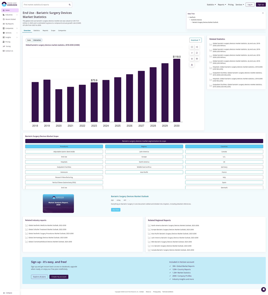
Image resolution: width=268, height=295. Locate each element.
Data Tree (191, 14)
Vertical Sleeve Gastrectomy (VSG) (64, 182)
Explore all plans (39, 277)
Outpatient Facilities (64, 167)
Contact (141, 291)
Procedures (64, 146)
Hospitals (64, 162)
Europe (144, 157)
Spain (224, 182)
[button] (192, 17)
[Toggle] (188, 17)
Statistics (210, 4)
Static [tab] (29, 40)
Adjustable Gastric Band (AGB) (64, 152)
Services (239, 4)
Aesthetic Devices (196, 20)
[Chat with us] (263, 289)
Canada (224, 152)
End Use (64, 157)
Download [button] (195, 40)
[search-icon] (69, 4)
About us (148, 291)
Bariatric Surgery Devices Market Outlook (205, 22)
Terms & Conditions (167, 291)
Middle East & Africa (144, 167)
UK (224, 162)
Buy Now (116, 210)
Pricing (231, 4)
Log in (250, 4)
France (224, 172)
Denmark (224, 188)
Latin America (144, 152)
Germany (224, 167)
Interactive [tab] (37, 40)
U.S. (224, 157)
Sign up (261, 4)
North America (144, 162)
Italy (224, 177)
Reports (221, 4)
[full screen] (192, 47)
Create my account (59, 277)
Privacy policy (157, 291)
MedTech (192, 17)
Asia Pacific (144, 172)
